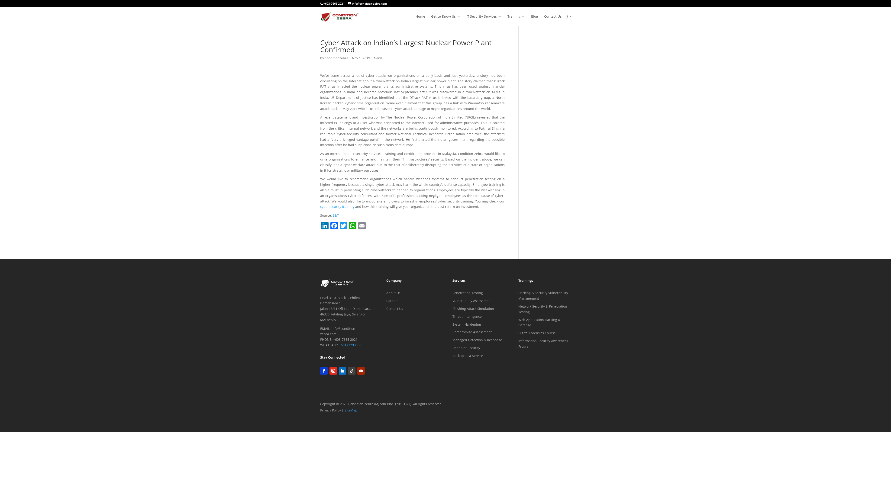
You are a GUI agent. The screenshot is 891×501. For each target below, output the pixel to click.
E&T (336, 215)
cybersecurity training (337, 206)
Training (513, 17)
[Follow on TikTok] (351, 371)
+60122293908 (350, 345)
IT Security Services (481, 17)
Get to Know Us (443, 17)
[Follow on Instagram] (333, 371)
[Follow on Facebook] (324, 371)
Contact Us (553, 17)
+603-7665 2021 (334, 4)
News (378, 58)
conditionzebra (336, 58)
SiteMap (351, 410)
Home (420, 17)
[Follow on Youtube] (361, 371)
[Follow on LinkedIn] (342, 371)
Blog (534, 17)
